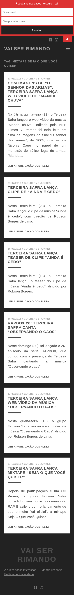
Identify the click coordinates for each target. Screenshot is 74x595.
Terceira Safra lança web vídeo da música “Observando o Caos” (33, 402)
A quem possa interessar (20, 569)
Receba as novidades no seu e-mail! (37, 3)
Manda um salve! (52, 569)
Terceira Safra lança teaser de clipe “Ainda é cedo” (35, 257)
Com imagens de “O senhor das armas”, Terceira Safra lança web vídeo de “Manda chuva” (33, 91)
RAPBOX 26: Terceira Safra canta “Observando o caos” (32, 327)
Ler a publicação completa (28, 166)
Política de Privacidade (19, 574)
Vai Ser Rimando (27, 48)
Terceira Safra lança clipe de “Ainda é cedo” (34, 189)
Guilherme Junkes (37, 78)
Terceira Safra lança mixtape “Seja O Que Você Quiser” (36, 472)
